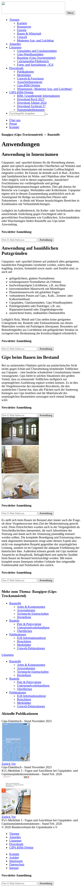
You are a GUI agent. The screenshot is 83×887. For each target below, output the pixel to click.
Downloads (16, 68)
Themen (14, 19)
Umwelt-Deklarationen (31, 648)
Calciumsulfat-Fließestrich (33, 61)
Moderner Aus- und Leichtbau (35, 40)
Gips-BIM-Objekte (28, 85)
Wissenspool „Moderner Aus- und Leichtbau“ (45, 89)
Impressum (16, 861)
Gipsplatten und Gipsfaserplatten (37, 50)
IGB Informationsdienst (31, 638)
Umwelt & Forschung (30, 78)
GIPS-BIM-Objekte (21, 92)
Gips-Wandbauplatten (30, 54)
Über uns (14, 120)
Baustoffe (15, 603)
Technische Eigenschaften (33, 613)
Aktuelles (15, 44)
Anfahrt (14, 857)
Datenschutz (16, 864)
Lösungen (15, 47)
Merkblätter (24, 75)
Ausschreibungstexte (29, 82)
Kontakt (14, 127)
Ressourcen (24, 26)
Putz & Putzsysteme (29, 624)
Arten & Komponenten (31, 606)
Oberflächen (24, 631)
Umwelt (22, 37)
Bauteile (14, 620)
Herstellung (24, 617)
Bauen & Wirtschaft (29, 33)
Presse (13, 123)
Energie (21, 30)
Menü (70, 13)
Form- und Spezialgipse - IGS (35, 64)
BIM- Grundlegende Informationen (38, 95)
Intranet (14, 868)
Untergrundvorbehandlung (33, 627)
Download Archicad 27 (31, 106)
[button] (6, 763)
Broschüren (24, 641)
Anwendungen (26, 610)
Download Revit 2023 (30, 99)
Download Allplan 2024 (32, 102)
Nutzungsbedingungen (31, 109)
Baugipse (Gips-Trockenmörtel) (36, 57)
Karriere (22, 23)
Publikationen (25, 71)
